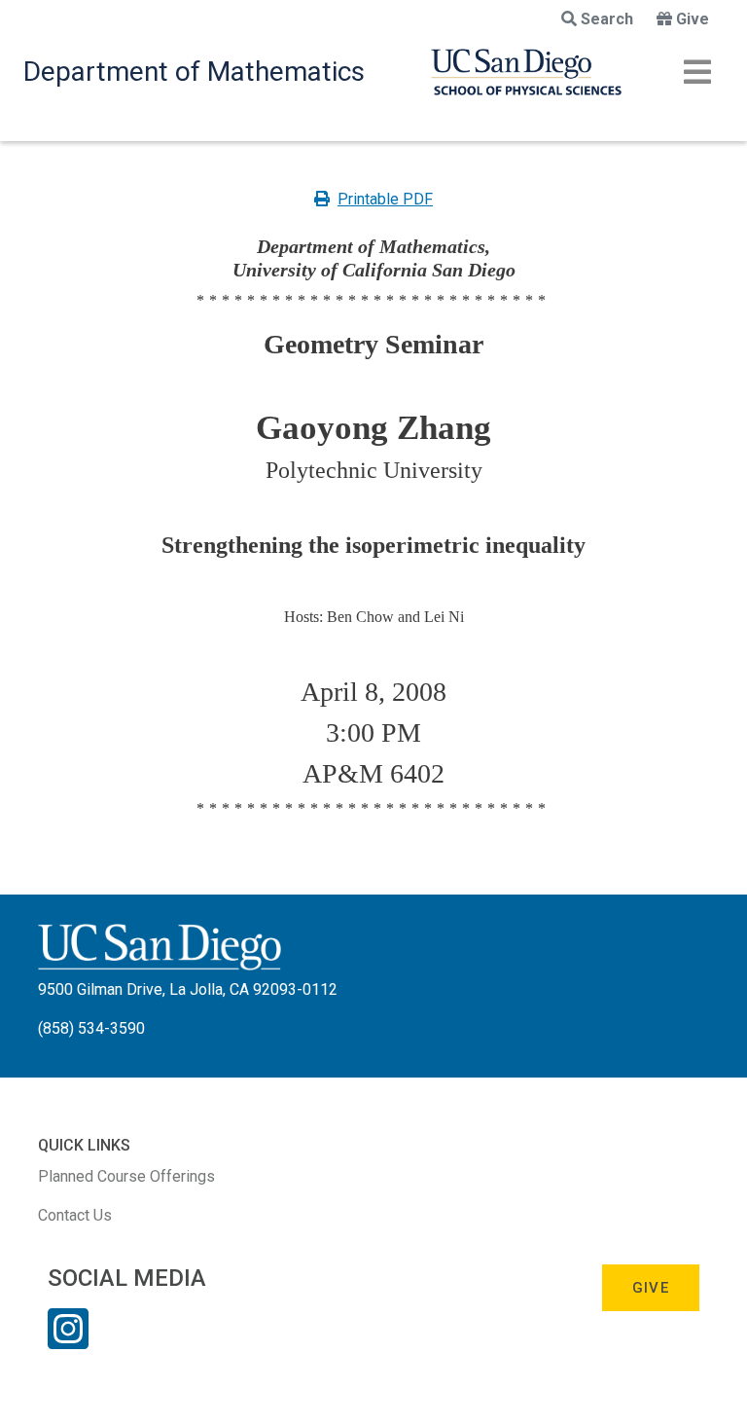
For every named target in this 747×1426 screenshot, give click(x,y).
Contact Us (75, 1215)
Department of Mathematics (194, 71)
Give (692, 19)
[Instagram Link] (68, 1341)
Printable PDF (385, 199)
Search (607, 19)
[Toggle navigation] (697, 72)
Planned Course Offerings (126, 1176)
